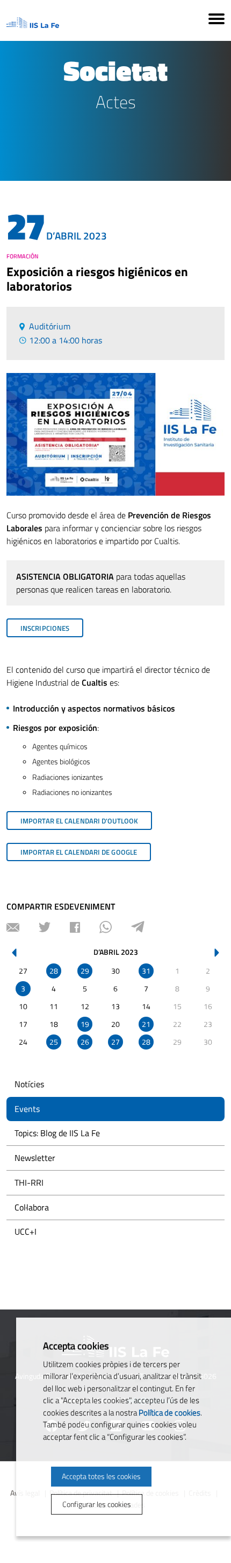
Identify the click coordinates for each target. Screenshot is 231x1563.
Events (27, 1108)
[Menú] (216, 20)
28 (53, 970)
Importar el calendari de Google (78, 852)
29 (85, 970)
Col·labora (32, 1207)
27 (115, 1041)
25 (53, 1041)
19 (85, 1024)
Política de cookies (169, 1412)
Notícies (29, 1084)
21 (146, 1024)
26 (85, 1041)
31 (146, 970)
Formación (22, 256)
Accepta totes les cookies (101, 1476)
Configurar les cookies (96, 1504)
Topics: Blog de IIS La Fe (57, 1133)
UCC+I (26, 1231)
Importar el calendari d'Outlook (79, 820)
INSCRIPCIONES (44, 628)
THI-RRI (29, 1182)
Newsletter (35, 1157)
